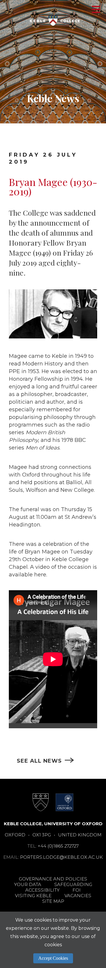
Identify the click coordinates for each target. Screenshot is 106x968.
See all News (39, 761)
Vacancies (77, 895)
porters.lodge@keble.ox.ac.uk (61, 857)
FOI (76, 890)
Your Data (27, 884)
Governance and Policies (53, 879)
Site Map (53, 901)
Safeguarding (73, 884)
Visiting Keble (33, 895)
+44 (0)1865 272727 (58, 846)
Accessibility (42, 890)
